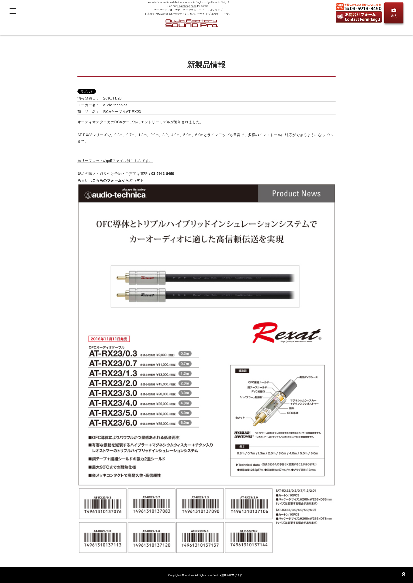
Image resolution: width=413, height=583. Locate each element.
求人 (394, 15)
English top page (186, 6)
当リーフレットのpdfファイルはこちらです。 (115, 160)
